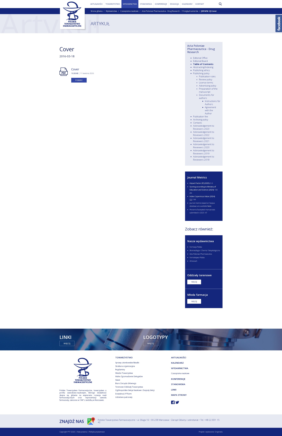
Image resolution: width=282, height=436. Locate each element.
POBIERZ (79, 80)
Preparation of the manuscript (208, 90)
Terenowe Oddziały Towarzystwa (129, 387)
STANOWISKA (146, 4)
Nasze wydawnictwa (200, 241)
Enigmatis (219, 432)
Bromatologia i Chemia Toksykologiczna (205, 250)
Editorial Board (200, 60)
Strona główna (97, 11)
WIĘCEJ (194, 282)
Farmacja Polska (196, 247)
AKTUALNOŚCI (96, 4)
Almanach (193, 261)
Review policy (205, 79)
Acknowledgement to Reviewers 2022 (203, 133)
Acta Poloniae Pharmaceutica (201, 254)
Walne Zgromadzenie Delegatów (129, 376)
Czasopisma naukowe (129, 11)
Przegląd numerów (190, 11)
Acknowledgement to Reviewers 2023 (203, 127)
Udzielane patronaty (123, 397)
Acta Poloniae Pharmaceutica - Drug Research (161, 11)
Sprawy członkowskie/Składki (127, 362)
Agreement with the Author (210, 110)
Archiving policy (200, 119)
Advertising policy (207, 85)
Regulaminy (120, 369)
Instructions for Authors (212, 103)
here (209, 206)
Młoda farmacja (197, 294)
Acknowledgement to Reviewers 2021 (203, 140)
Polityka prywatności (97, 432)
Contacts (197, 122)
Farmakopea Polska (197, 257)
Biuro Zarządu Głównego (125, 383)
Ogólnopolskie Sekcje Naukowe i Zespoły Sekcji (135, 390)
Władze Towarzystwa (124, 373)
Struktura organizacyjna (125, 366)
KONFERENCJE (161, 4)
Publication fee (200, 116)
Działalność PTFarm (123, 394)
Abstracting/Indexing (203, 67)
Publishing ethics (201, 70)
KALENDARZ (187, 4)
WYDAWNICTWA (130, 4)
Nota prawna (82, 432)
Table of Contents (203, 64)
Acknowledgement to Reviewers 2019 (203, 152)
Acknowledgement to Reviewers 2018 (203, 158)
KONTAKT (199, 4)
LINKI (173, 389)
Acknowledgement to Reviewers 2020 (203, 146)
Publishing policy (201, 73)
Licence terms (206, 82)
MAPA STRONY (179, 394)
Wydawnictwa (111, 11)
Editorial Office (200, 57)
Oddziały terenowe (199, 275)
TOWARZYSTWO (113, 4)
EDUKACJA (174, 4)
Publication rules (207, 76)
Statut (117, 380)
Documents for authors (206, 96)
